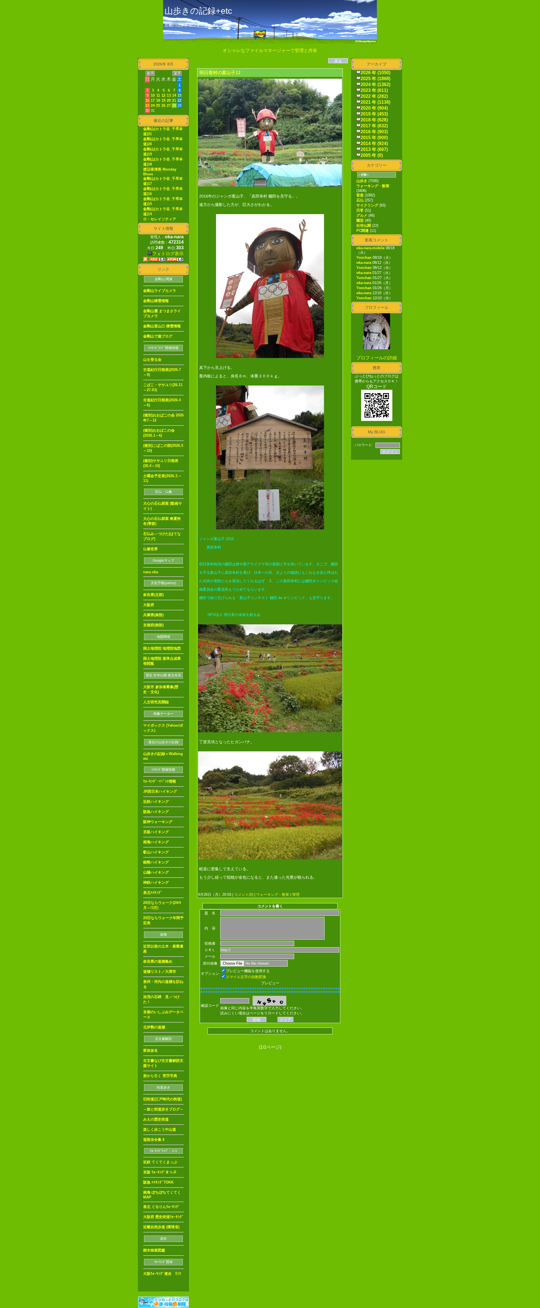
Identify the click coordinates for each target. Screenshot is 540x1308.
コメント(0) (243, 894)
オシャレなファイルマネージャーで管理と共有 (270, 50)
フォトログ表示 (168, 253)
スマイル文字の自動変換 (246, 977)
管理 (296, 894)
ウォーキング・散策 (272, 894)
